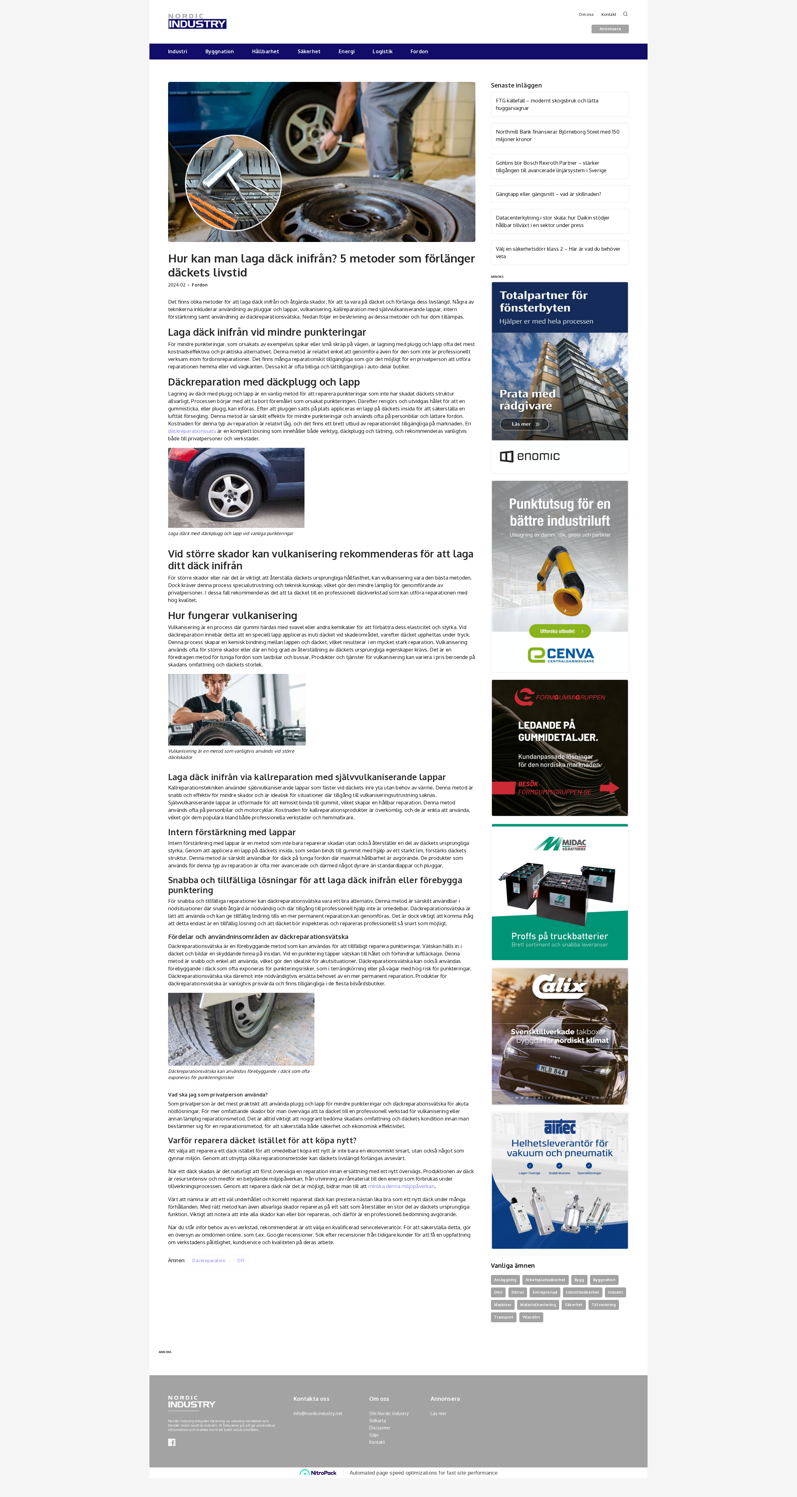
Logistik (383, 51)
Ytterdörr (531, 1317)
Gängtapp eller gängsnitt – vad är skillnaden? (548, 194)
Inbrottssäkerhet (582, 1292)
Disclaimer (380, 1427)
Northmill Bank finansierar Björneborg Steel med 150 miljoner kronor (558, 135)
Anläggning (505, 1279)
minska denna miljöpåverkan (401, 1186)
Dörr (498, 1292)
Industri (177, 51)
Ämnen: (176, 1260)
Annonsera (610, 28)
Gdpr (374, 1435)
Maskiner (503, 1304)
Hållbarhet (266, 51)
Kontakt (608, 14)
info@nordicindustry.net (318, 1413)
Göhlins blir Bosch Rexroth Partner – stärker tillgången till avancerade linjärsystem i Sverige (551, 166)
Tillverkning (604, 1304)
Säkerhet (309, 51)
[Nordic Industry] (197, 17)
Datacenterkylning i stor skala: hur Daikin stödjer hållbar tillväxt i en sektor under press (553, 221)
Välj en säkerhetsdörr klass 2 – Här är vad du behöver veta (558, 252)
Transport (504, 1317)
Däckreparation (208, 1260)
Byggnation (219, 51)
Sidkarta (377, 1420)
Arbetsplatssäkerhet (546, 1279)
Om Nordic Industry (389, 1413)
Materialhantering (538, 1304)
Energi (347, 51)
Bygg (579, 1279)
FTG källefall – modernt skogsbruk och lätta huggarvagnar (547, 104)
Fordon (419, 51)
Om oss (586, 14)
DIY (241, 1260)
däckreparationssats (192, 431)
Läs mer (439, 1413)
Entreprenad (545, 1292)
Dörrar (518, 1292)
